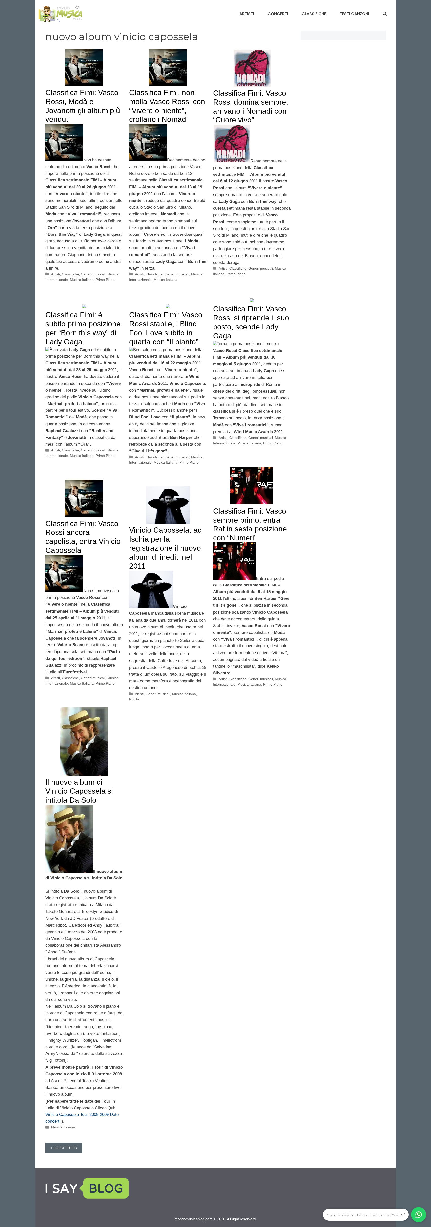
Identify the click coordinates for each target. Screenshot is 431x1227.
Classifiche (314, 14)
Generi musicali (93, 274)
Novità (134, 699)
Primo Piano (105, 280)
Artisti (246, 14)
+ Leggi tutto (63, 1148)
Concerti (278, 14)
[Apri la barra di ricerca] (384, 14)
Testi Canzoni (354, 14)
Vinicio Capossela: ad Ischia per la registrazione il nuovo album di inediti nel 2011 (165, 548)
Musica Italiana (82, 280)
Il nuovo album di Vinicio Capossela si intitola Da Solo (79, 791)
